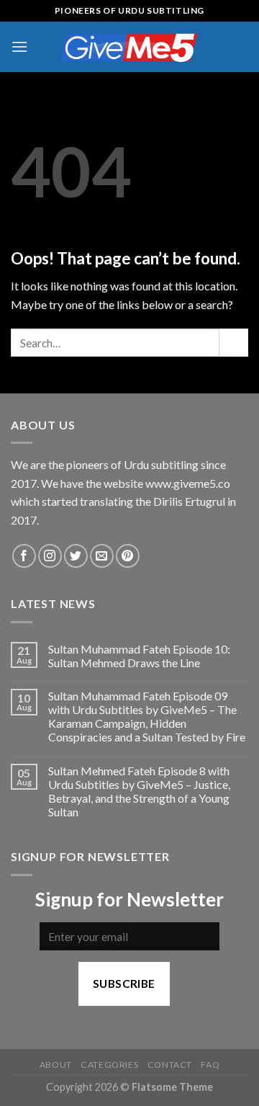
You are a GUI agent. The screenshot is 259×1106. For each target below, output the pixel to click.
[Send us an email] (102, 556)
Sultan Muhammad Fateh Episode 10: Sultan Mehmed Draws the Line (139, 655)
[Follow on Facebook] (24, 556)
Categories (109, 1064)
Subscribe (124, 983)
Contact (169, 1064)
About (56, 1064)
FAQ (210, 1064)
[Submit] (233, 343)
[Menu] (19, 46)
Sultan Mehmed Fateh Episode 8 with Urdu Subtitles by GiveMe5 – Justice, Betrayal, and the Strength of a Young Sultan (139, 791)
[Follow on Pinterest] (128, 556)
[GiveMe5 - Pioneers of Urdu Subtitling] (129, 46)
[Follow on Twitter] (76, 556)
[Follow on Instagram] (50, 556)
